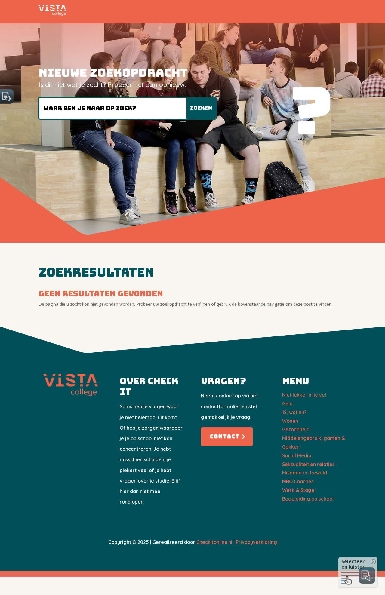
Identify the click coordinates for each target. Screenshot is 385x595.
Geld (287, 403)
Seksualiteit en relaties (308, 464)
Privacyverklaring (256, 542)
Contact (225, 436)
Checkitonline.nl (214, 542)
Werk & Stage (298, 490)
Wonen (290, 421)
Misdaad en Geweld (304, 473)
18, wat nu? (294, 412)
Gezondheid (296, 429)
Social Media (296, 455)
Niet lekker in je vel (304, 395)
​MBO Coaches (298, 481)
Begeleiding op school (308, 499)
